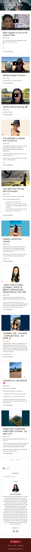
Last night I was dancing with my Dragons (13, 190)
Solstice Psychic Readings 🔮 (15, 107)
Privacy (9, 545)
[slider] (14, 29)
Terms (14, 545)
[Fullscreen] (28, 29)
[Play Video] (2, 29)
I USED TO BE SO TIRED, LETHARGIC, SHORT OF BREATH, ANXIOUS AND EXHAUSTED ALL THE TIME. (14, 288)
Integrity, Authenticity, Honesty (12, 240)
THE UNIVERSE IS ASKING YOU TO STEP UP (14, 139)
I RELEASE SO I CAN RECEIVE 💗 (15, 381)
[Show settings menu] (25, 29)
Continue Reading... (8, 51)
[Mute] (22, 29)
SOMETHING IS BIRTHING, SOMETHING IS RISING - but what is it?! (15, 431)
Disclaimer (20, 545)
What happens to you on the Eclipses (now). (15, 33)
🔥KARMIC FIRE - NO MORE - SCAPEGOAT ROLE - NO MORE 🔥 (15, 335)
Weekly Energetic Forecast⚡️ (15, 75)
